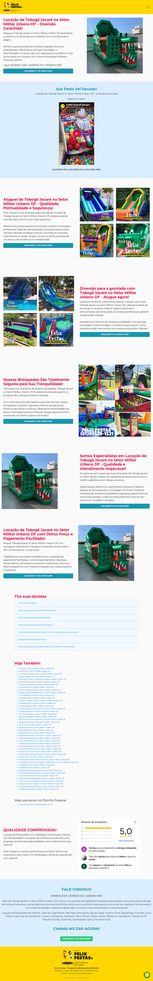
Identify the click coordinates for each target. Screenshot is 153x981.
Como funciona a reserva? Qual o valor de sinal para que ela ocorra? (48, 632)
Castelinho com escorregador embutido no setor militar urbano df (48, 762)
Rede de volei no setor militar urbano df (36, 727)
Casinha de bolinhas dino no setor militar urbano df (41, 778)
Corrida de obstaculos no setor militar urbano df (40, 674)
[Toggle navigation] (148, 7)
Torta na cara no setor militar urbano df (36, 668)
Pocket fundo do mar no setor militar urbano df (40, 751)
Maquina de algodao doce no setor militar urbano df (42, 693)
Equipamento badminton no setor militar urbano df (42, 773)
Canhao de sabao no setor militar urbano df (38, 684)
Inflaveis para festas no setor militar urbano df (39, 738)
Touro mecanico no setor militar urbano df (38, 714)
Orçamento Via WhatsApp (38, 71)
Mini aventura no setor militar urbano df (36, 733)
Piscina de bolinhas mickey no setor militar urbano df (42, 754)
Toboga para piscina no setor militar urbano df (39, 743)
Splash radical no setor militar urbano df (36, 676)
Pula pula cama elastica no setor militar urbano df (41, 781)
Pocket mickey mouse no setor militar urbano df (40, 701)
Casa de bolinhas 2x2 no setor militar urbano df (40, 735)
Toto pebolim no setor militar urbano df (36, 695)
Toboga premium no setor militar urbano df (38, 711)
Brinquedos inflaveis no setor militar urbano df (39, 690)
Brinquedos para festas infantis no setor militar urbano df (44, 760)
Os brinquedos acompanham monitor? (35, 625)
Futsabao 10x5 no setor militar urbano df (37, 765)
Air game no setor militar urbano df (34, 671)
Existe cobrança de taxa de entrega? (34, 618)
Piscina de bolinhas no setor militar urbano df (39, 682)
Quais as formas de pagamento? (32, 639)
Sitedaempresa (83, 978)
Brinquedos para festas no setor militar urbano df (41, 786)
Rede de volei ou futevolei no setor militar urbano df (42, 679)
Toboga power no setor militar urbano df (37, 703)
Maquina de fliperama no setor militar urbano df (40, 770)
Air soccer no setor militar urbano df (35, 725)
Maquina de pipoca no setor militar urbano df (39, 722)
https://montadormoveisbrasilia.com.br (36, 804)
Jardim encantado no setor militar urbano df (38, 789)
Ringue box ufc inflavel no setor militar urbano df (41, 784)
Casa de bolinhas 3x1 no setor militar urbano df (39, 741)
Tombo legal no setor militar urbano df (36, 706)
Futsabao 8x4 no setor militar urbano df (36, 687)
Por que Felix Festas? (27, 603)
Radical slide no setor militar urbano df (36, 730)
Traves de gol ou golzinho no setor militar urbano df (42, 709)
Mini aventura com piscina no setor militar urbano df (42, 719)
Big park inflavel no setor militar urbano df (38, 717)
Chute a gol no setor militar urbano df (36, 757)
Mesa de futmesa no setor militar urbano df (38, 776)
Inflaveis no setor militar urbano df (34, 768)
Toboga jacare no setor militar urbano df (37, 698)
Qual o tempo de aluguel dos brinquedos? (37, 610)
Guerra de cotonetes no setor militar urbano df (40, 749)
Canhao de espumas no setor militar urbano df (39, 746)
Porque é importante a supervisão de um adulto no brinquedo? (46, 647)
